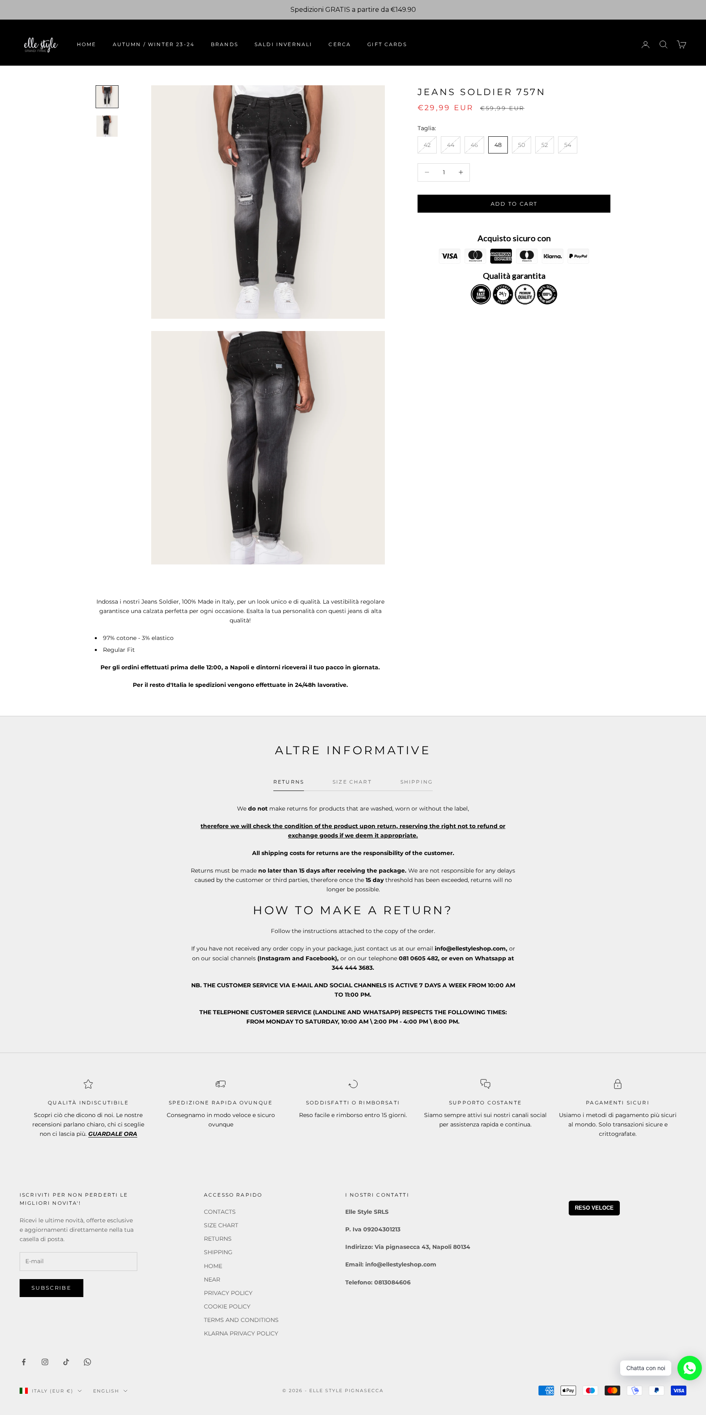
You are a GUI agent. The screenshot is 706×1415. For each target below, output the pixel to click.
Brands (224, 44)
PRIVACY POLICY (228, 1293)
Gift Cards (387, 44)
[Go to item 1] (107, 96)
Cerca (339, 44)
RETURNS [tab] (288, 782)
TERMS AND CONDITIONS (241, 1320)
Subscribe (51, 1287)
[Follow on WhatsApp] (87, 1362)
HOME (213, 1266)
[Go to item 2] (107, 126)
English (106, 1391)
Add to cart (514, 203)
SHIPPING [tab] (416, 782)
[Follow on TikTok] (66, 1362)
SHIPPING (218, 1252)
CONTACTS (220, 1211)
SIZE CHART (221, 1225)
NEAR (212, 1279)
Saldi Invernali (283, 44)
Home (86, 44)
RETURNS (218, 1238)
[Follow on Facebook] (24, 1362)
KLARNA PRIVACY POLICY (241, 1333)
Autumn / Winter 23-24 (153, 44)
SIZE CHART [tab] (352, 782)
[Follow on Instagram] (45, 1362)
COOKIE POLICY (227, 1306)
